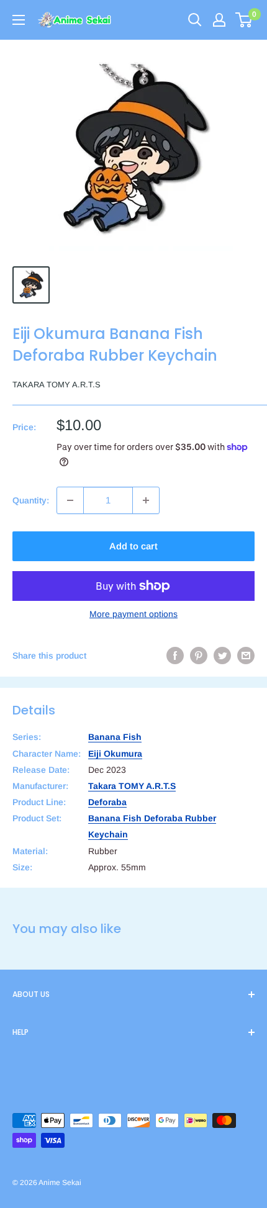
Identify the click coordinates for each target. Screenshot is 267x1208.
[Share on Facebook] (175, 655)
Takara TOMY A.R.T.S (56, 384)
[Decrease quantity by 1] (70, 500)
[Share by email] (246, 655)
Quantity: (30, 500)
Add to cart (133, 546)
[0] (244, 19)
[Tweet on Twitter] (222, 655)
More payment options (133, 614)
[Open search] (195, 20)
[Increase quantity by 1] (146, 500)
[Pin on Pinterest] (198, 655)
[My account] (219, 20)
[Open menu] (18, 20)
